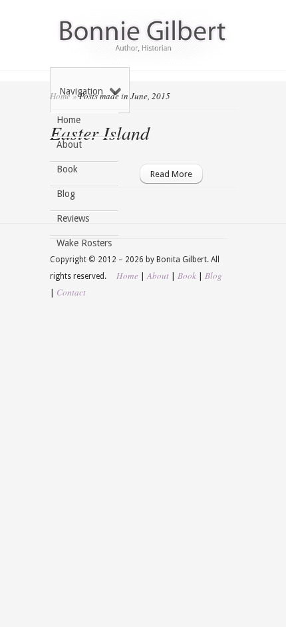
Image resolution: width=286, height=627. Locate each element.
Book (67, 169)
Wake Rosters (84, 243)
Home (68, 119)
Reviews (73, 218)
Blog (66, 193)
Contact (71, 292)
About (69, 144)
